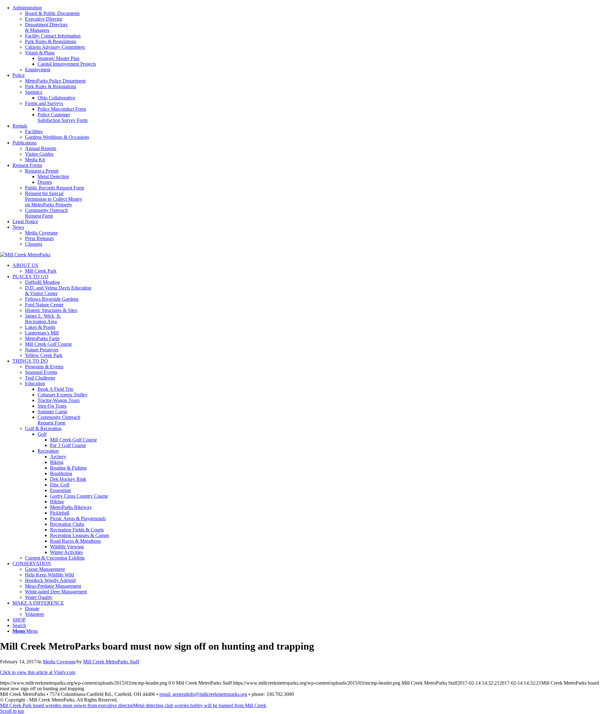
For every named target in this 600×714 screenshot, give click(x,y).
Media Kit (35, 159)
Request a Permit (41, 170)
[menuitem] (306, 39)
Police (18, 75)
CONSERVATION (31, 563)
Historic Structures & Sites (51, 310)
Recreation (48, 451)
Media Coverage (41, 232)
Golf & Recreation (43, 428)
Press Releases (39, 238)
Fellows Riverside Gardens (51, 299)
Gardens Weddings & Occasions (57, 137)
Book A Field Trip (55, 389)
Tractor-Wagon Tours (59, 400)
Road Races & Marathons (75, 541)
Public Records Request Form (54, 187)
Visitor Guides (39, 154)
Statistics (33, 92)
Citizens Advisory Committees (55, 47)
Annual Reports (40, 148)
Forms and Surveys (44, 103)
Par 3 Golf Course (68, 445)
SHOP (19, 619)
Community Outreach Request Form (46, 213)
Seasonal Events (41, 372)
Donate (32, 608)
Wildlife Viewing (67, 546)
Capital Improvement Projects (67, 64)
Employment (37, 69)
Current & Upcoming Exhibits (55, 558)
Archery (58, 456)
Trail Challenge (40, 377)
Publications (24, 142)
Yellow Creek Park (43, 355)
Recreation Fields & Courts (77, 529)
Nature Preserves (41, 349)
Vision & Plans (40, 52)
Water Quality (38, 597)
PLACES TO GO (30, 276)
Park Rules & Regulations (50, 41)
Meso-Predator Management (53, 586)
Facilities (33, 131)
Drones (45, 182)
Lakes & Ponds (40, 327)
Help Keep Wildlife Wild (49, 574)
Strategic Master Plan (58, 58)
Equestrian (60, 490)
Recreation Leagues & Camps (79, 535)
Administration (27, 7)
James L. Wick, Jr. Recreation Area (43, 318)
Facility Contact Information (53, 35)
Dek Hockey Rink (68, 479)
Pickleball (59, 512)
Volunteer (34, 614)
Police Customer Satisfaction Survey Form (63, 117)
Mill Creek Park (41, 271)
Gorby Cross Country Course (79, 496)
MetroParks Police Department (55, 80)
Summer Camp (52, 411)
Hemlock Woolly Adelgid (50, 580)
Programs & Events (44, 366)
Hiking (57, 501)
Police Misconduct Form (62, 109)
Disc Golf (59, 484)
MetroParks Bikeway (71, 507)
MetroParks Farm (42, 338)
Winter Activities (66, 552)
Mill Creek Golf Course (48, 344)
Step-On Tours (52, 406)
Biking (56, 462)
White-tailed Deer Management (56, 591)
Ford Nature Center (44, 304)
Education (35, 383)
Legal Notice (25, 221)
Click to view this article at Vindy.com (37, 672)
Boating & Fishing (68, 467)
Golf (42, 434)
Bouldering (61, 473)
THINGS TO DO (30, 361)
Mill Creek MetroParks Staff (111, 661)
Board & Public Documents (52, 13)
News (18, 227)
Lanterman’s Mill (42, 332)
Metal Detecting (53, 176)
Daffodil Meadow (42, 282)
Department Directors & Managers (46, 27)
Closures (33, 244)
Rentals (19, 125)
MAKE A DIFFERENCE (38, 603)
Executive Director (43, 19)
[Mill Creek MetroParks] (25, 254)
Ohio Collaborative (56, 97)
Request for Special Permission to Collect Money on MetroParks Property (53, 199)
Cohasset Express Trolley (63, 394)
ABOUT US (25, 265)
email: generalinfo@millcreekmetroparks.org (203, 694)
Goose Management (45, 569)
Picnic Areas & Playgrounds (78, 518)
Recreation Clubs (67, 524)
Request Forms (27, 165)
